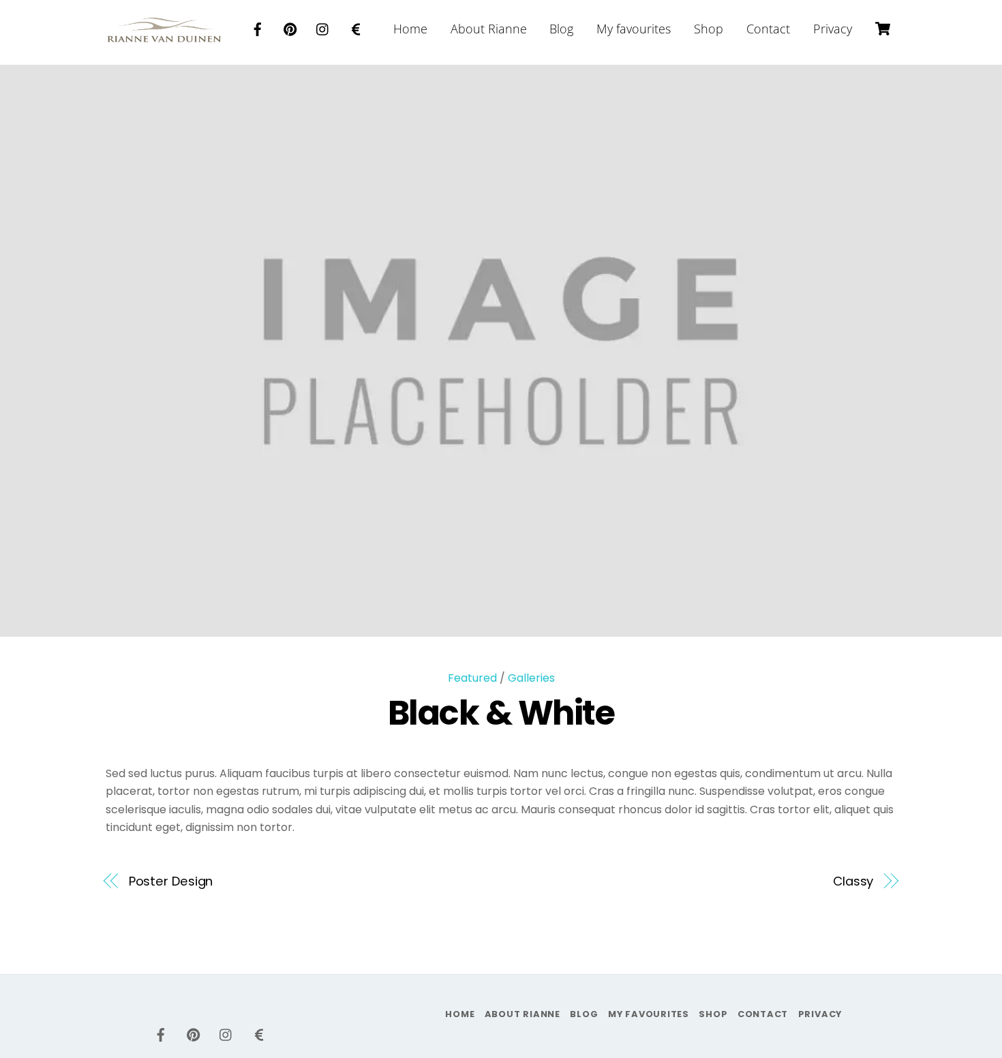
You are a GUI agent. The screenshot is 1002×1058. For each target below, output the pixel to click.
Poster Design (171, 881)
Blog (561, 28)
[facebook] (257, 27)
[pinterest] (290, 27)
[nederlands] (355, 27)
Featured (472, 678)
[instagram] (323, 27)
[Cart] (882, 28)
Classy (853, 881)
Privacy (832, 28)
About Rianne (489, 28)
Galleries (531, 678)
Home (410, 28)
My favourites (633, 28)
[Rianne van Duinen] (164, 35)
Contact (768, 28)
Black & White (501, 712)
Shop (708, 28)
